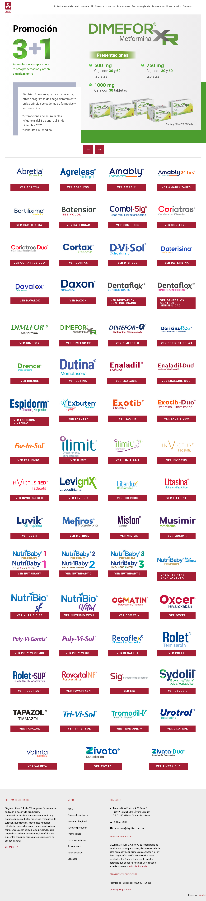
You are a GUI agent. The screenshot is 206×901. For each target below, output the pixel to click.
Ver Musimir (177, 535)
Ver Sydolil (177, 690)
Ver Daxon (78, 300)
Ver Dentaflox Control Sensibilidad (172, 303)
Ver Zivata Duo (168, 766)
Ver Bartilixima (29, 225)
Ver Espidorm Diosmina (25, 421)
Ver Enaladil (126, 380)
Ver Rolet (177, 653)
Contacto (187, 6)
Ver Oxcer (177, 615)
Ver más (9, 847)
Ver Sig (129, 690)
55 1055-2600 (120, 822)
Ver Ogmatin (129, 615)
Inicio (70, 809)
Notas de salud (173, 6)
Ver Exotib (127, 418)
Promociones (123, 6)
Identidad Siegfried (77, 821)
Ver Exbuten (78, 418)
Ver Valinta (37, 766)
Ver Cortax (78, 262)
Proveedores (158, 6)
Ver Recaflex (127, 653)
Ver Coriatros (177, 225)
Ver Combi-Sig (127, 225)
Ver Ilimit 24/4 (127, 460)
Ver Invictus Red (29, 498)
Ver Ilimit (78, 460)
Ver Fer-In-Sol (29, 460)
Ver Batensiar (78, 225)
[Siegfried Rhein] (8, 7)
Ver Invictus (176, 460)
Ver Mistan (129, 535)
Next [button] (99, 149)
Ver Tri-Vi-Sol (79, 728)
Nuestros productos (105, 6)
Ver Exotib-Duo (176, 418)
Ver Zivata (103, 766)
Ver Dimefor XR (78, 343)
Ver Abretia (29, 187)
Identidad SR (87, 6)
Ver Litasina (176, 498)
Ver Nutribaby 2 (78, 573)
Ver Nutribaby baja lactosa (172, 576)
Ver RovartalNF (79, 690)
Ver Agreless (78, 187)
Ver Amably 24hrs (176, 187)
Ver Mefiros (79, 535)
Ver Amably (126, 187)
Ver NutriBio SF (29, 615)
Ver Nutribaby (29, 573)
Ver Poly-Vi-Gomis (29, 653)
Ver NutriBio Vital (79, 615)
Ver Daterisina (176, 262)
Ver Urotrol (177, 728)
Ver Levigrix (79, 498)
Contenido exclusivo (78, 815)
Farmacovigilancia (141, 6)
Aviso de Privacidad (138, 866)
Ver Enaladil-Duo (176, 380)
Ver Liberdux (127, 498)
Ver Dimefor (29, 343)
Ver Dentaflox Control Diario (123, 302)
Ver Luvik (29, 535)
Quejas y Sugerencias (120, 889)
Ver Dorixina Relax (176, 343)
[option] (103, 78)
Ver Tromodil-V (129, 728)
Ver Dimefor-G (127, 343)
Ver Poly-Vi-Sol (78, 653)
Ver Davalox (30, 300)
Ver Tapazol (29, 728)
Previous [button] (88, 149)
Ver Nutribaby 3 (127, 573)
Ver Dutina (78, 380)
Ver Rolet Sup (30, 690)
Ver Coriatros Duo (29, 262)
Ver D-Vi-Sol (127, 262)
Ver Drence (30, 380)
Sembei (202, 895)
